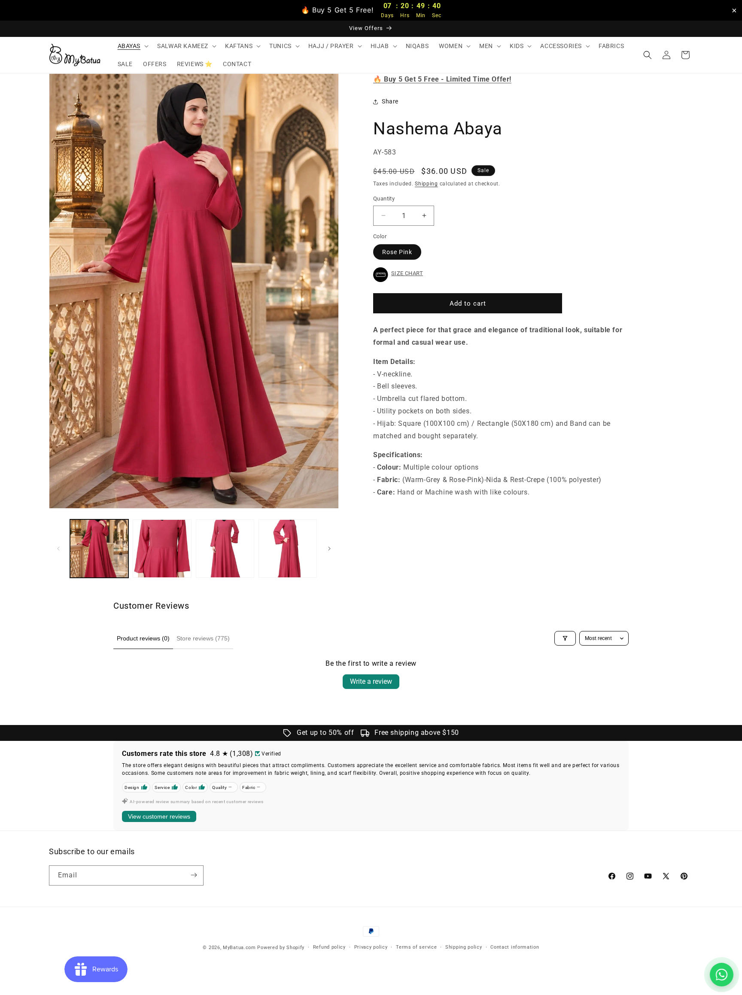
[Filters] (565, 638)
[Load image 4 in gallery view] (287, 548)
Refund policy (329, 947)
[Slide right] (329, 548)
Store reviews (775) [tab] (203, 638)
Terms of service (416, 947)
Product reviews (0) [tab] (143, 638)
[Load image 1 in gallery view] (99, 548)
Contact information (514, 947)
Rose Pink (397, 252)
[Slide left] (58, 548)
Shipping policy (463, 947)
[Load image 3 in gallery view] (225, 548)
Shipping (426, 184)
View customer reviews (159, 816)
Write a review (371, 681)
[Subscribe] (193, 875)
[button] (132, 46)
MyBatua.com (239, 947)
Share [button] (390, 101)
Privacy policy (371, 947)
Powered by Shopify (280, 947)
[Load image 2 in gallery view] (162, 548)
